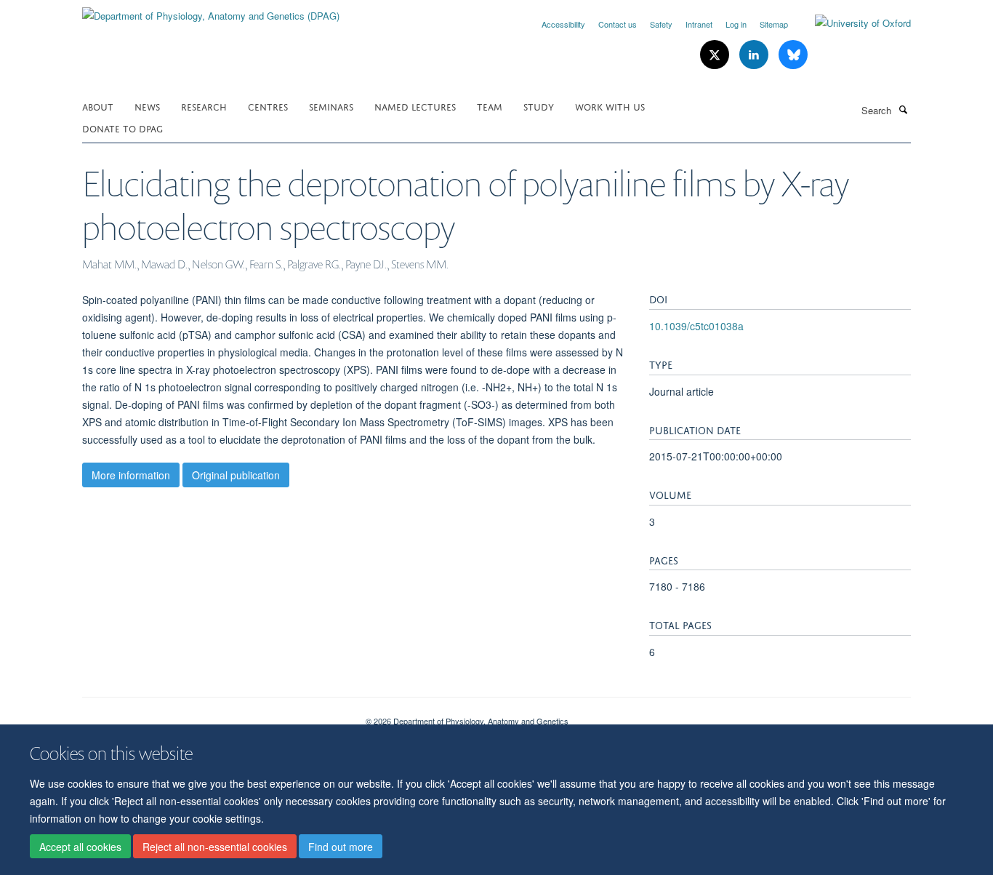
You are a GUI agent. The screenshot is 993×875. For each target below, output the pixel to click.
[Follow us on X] (716, 55)
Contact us (617, 24)
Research (204, 106)
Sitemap (774, 24)
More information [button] (131, 475)
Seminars (331, 106)
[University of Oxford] (852, 23)
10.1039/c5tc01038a (696, 326)
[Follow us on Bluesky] (793, 55)
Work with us (610, 106)
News (147, 106)
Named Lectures (415, 106)
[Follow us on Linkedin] (755, 55)
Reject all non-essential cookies (214, 846)
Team (489, 106)
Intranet (699, 24)
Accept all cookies (80, 846)
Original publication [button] (236, 475)
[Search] (903, 109)
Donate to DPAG (122, 128)
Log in (736, 24)
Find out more (340, 846)
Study (538, 106)
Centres (268, 106)
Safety (661, 24)
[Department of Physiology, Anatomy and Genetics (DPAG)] (210, 10)
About (97, 106)
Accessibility (563, 24)
